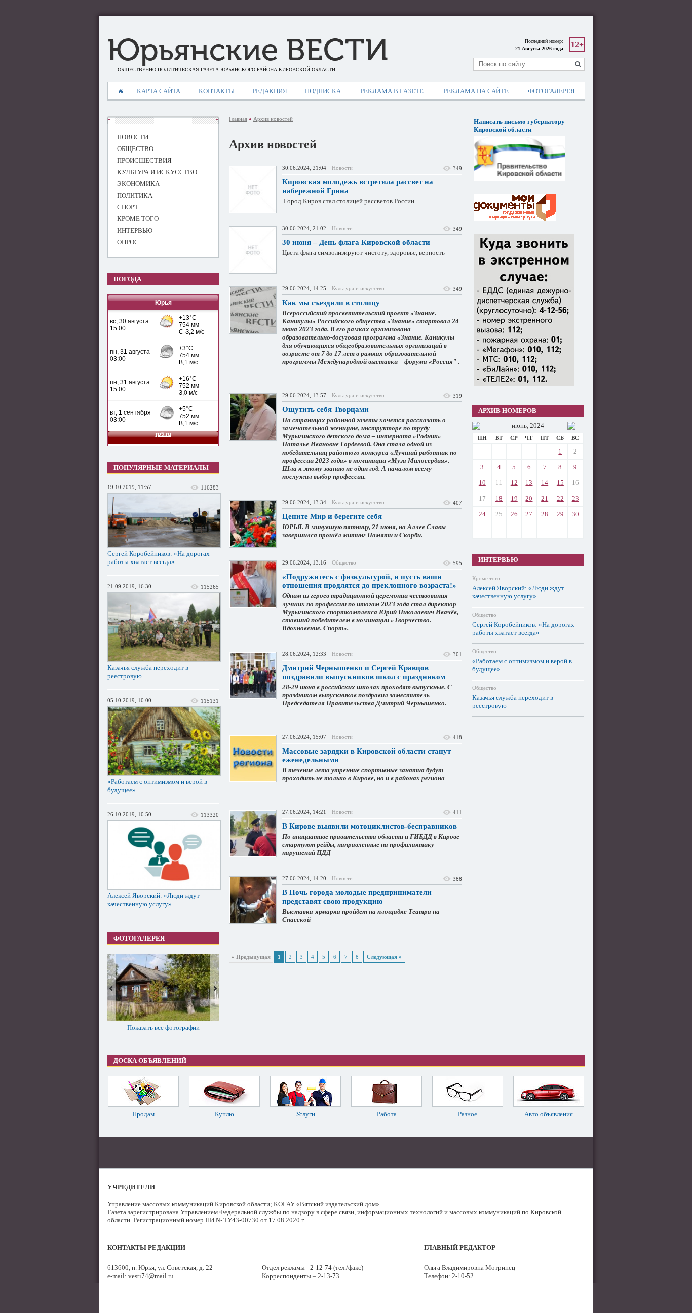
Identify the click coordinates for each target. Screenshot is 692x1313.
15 (560, 482)
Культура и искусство (358, 288)
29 (560, 514)
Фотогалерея (551, 91)
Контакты (217, 91)
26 (514, 514)
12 (514, 482)
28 (544, 514)
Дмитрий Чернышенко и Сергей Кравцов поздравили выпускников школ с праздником (363, 672)
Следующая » (384, 957)
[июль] (571, 426)
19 (514, 498)
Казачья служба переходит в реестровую (147, 672)
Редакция (269, 91)
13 (528, 482)
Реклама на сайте (476, 91)
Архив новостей (273, 119)
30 (575, 514)
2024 (537, 425)
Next (214, 987)
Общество (344, 562)
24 (482, 514)
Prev (111, 987)
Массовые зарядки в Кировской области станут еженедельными (366, 755)
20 (528, 498)
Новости (342, 168)
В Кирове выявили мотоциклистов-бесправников (369, 826)
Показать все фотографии (163, 1027)
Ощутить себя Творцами (325, 409)
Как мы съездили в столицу (331, 302)
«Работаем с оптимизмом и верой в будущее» (157, 786)
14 (544, 482)
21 (544, 498)
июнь (519, 425)
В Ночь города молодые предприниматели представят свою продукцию (357, 896)
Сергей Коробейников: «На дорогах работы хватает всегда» (158, 558)
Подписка (323, 91)
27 (528, 514)
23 (575, 498)
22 (560, 498)
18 (499, 498)
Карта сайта (158, 91)
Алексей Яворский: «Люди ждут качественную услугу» (153, 900)
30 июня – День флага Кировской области (356, 242)
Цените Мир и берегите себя (332, 516)
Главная (238, 119)
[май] (476, 426)
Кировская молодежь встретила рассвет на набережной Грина (357, 186)
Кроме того (486, 578)
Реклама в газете (392, 91)
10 (482, 482)
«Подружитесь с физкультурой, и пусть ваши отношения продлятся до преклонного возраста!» (369, 581)
